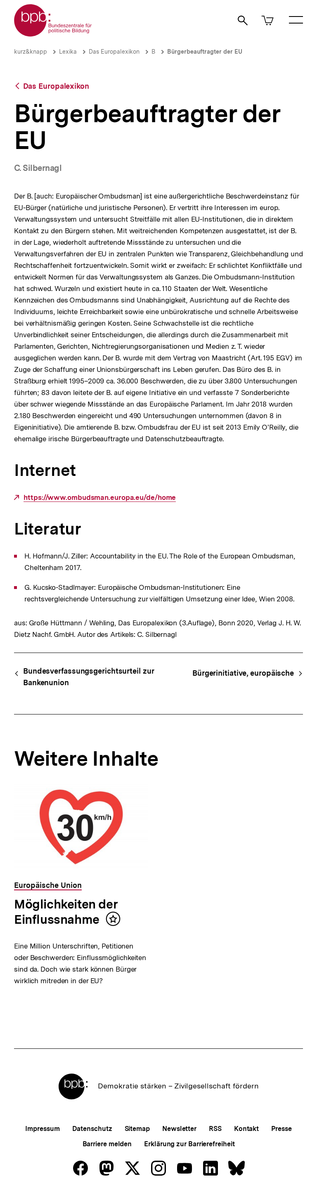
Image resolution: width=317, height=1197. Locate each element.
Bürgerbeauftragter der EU (204, 51)
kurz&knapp (30, 51)
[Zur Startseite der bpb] (53, 34)
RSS (215, 1129)
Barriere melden (107, 1144)
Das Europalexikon (114, 51)
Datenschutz (92, 1129)
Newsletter (179, 1129)
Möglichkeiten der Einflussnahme (66, 912)
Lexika (68, 51)
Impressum (42, 1129)
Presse (281, 1129)
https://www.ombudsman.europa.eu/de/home (100, 497)
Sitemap (137, 1129)
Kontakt (246, 1129)
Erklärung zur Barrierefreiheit (189, 1144)
